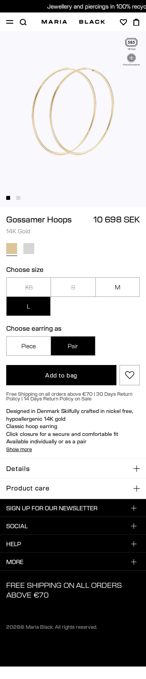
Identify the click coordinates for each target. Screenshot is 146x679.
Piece (28, 345)
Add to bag (61, 375)
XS (29, 287)
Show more (19, 449)
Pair (73, 345)
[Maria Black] (73, 22)
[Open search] (22, 22)
